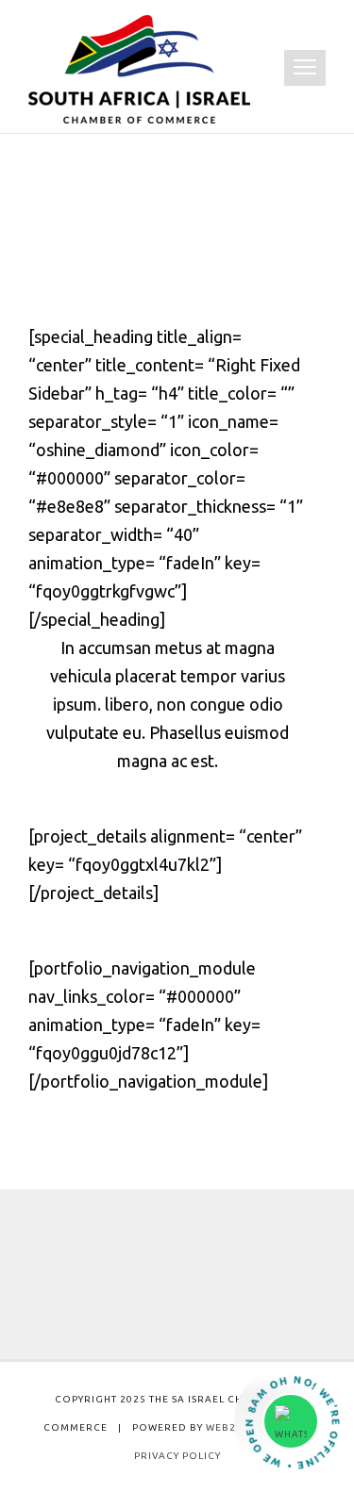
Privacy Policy (177, 1456)
